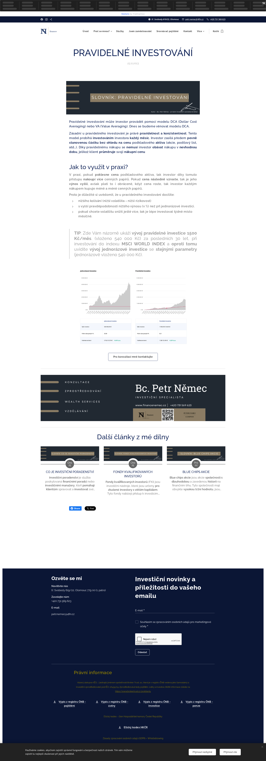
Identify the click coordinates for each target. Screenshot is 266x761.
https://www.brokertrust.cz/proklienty (133, 691)
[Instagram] (46, 19)
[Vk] (51, 19)
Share (77, 508)
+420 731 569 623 (217, 19)
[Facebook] (42, 19)
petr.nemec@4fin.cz (194, 19)
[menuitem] (86, 31)
